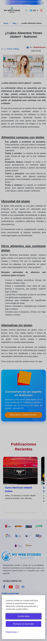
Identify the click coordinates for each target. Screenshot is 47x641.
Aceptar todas (23, 616)
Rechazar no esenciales (23, 624)
